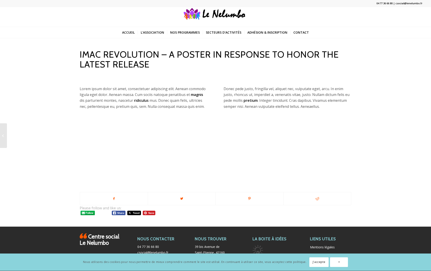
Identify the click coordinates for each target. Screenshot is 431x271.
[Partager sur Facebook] (114, 198)
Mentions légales (322, 247)
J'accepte (319, 262)
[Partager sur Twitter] (182, 198)
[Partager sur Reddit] (317, 198)
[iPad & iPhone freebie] (3, 135)
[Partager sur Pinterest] (249, 198)
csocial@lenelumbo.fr (152, 252)
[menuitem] (128, 32)
